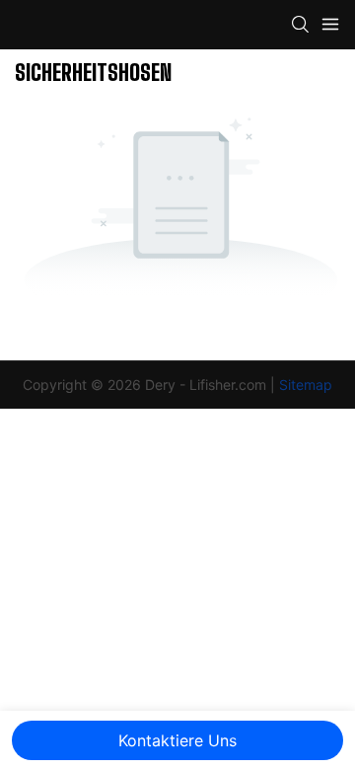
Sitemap (305, 384)
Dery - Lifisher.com (207, 384)
